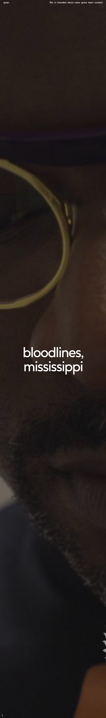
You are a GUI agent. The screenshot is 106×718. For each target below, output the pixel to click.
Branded (61, 2)
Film (51, 2)
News (77, 2)
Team (90, 2)
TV (55, 2)
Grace (84, 2)
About (70, 2)
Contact (99, 2)
